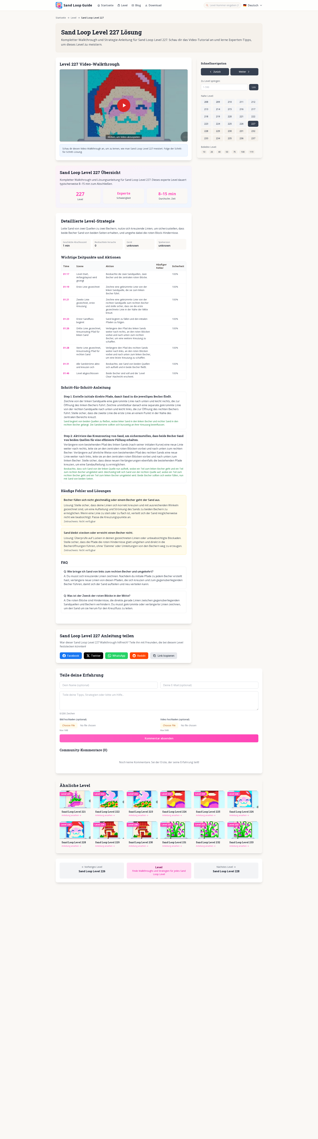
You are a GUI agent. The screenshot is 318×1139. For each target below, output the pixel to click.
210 (230, 101)
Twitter (96, 655)
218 (206, 116)
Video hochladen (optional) (174, 719)
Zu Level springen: (210, 81)
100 (242, 151)
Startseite (107, 5)
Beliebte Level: (208, 146)
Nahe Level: (207, 95)
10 (204, 151)
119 (251, 151)
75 (234, 151)
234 (218, 138)
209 (218, 101)
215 (230, 109)
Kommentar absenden (159, 738)
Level (124, 5)
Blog (138, 5)
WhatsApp (118, 655)
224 (218, 123)
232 (253, 131)
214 (218, 109)
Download (155, 5)
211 (241, 101)
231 (241, 131)
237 (253, 138)
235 (230, 138)
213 (206, 109)
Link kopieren (166, 655)
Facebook (73, 655)
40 (219, 151)
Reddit (141, 655)
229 (218, 131)
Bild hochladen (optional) (73, 719)
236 (241, 138)
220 (230, 116)
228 (206, 131)
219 (218, 116)
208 (206, 101)
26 (212, 151)
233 (206, 138)
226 (241, 123)
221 (241, 116)
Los (254, 87)
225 (230, 123)
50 (227, 151)
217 (253, 109)
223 (206, 123)
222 (253, 116)
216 (241, 109)
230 (230, 131)
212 (253, 101)
